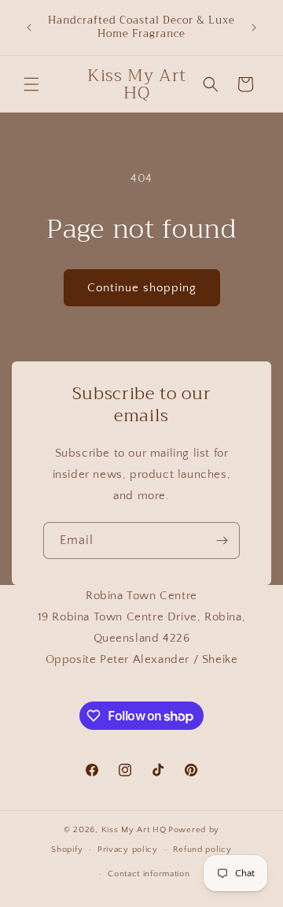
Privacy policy (127, 849)
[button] (31, 84)
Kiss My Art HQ (134, 830)
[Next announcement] (254, 27)
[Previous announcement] (29, 27)
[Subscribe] (221, 540)
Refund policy (202, 849)
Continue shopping (142, 287)
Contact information (148, 874)
